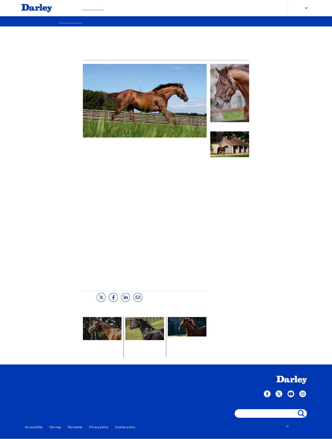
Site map (55, 427)
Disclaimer (75, 427)
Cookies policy (125, 427)
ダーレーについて (145, 7)
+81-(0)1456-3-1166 (39, 385)
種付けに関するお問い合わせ (138, 383)
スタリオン (67, 7)
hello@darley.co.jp (39, 402)
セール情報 (173, 7)
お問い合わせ (196, 7)
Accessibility (33, 427)
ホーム (77, 378)
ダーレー (78, 400)
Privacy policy (98, 427)
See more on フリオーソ (228, 126)
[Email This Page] (137, 296)
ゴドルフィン (81, 410)
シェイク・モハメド (86, 405)
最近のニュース (92, 7)
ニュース (79, 386)
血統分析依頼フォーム (134, 388)
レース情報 (118, 7)
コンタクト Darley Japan (229, 161)
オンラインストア (225, 7)
